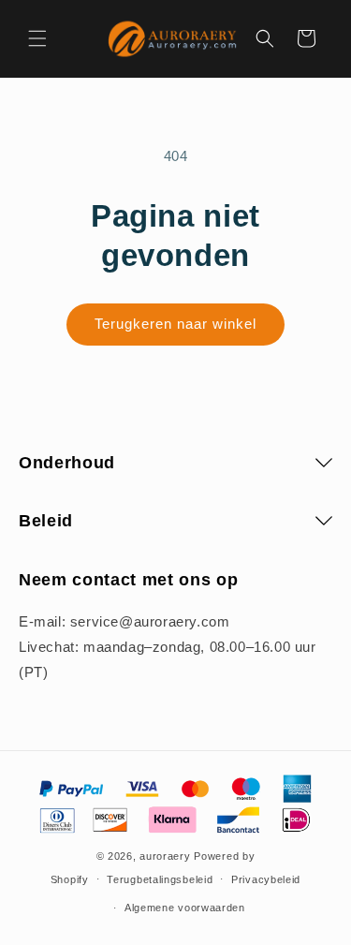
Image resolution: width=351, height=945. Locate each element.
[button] (37, 38)
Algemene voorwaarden (184, 907)
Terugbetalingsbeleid (159, 879)
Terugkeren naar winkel (175, 324)
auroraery (164, 856)
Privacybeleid (265, 879)
